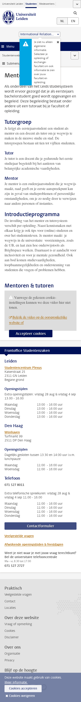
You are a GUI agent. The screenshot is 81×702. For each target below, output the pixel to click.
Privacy (9, 660)
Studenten (31, 4)
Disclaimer (11, 637)
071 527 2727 (14, 566)
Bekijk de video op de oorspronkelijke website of (38, 320)
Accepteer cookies (31, 333)
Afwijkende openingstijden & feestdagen (33, 544)
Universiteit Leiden (12, 4)
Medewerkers (46, 4)
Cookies (9, 631)
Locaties (10, 608)
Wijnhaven (12, 432)
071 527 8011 (14, 485)
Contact (9, 601)
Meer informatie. (16, 682)
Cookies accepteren (23, 688)
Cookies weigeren (22, 696)
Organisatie (12, 653)
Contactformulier (40, 526)
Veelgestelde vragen (19, 536)
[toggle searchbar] (75, 12)
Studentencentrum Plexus (23, 368)
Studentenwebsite (13, 55)
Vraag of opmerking (18, 624)
